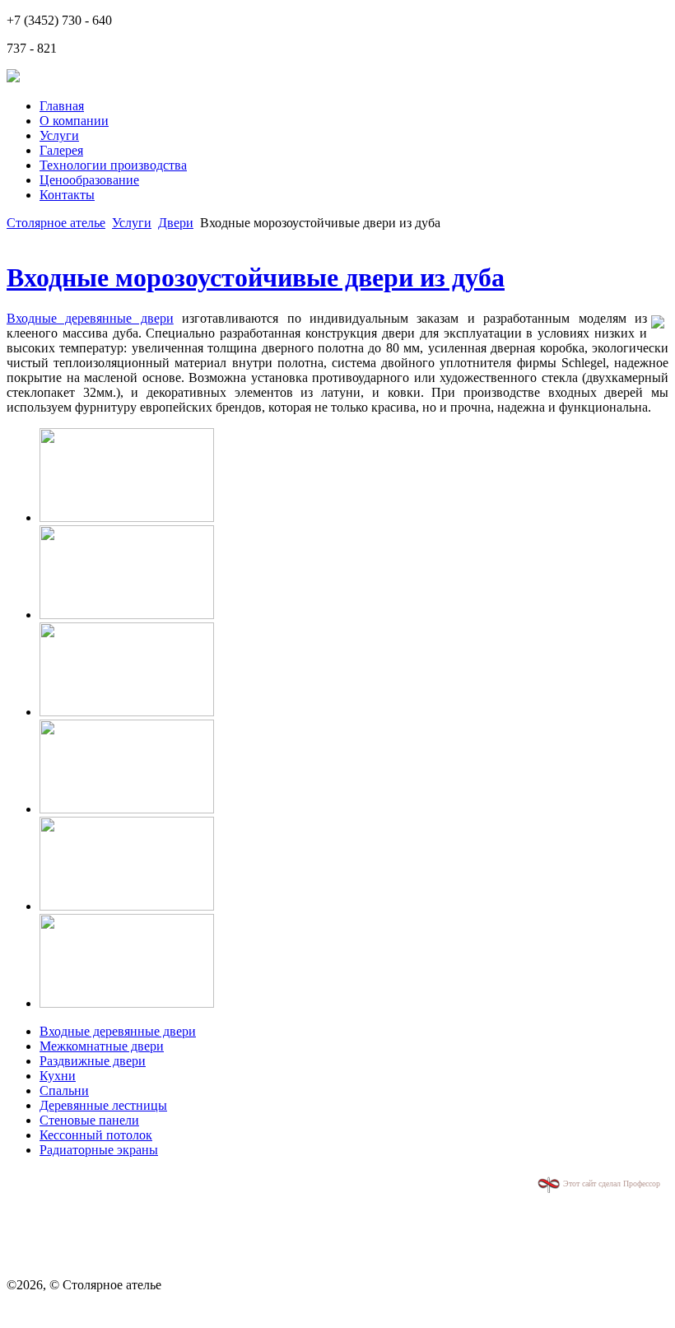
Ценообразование (89, 180)
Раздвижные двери (93, 1061)
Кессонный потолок (96, 1135)
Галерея (61, 150)
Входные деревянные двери (90, 318)
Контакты (67, 195)
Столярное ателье (56, 223)
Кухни (58, 1076)
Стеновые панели (89, 1120)
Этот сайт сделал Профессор (610, 1183)
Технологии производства (113, 165)
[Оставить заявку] (13, 78)
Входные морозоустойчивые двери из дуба (256, 277)
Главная (62, 106)
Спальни (64, 1090)
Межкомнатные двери (102, 1046)
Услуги (59, 135)
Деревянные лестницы (103, 1105)
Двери (175, 223)
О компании (74, 121)
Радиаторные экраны (99, 1150)
